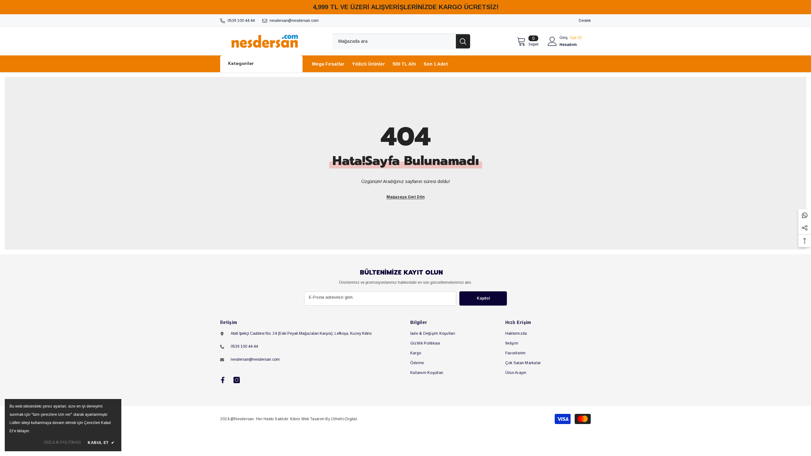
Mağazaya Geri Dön (405, 197)
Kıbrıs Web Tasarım (307, 419)
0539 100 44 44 (241, 20)
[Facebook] (222, 380)
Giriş (563, 37)
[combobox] (394, 41)
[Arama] (401, 41)
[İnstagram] (236, 380)
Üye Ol (576, 37)
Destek (585, 20)
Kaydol (483, 298)
